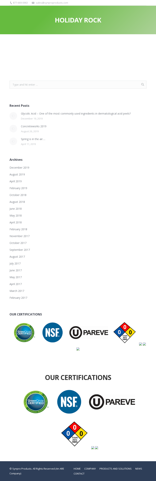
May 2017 (16, 277)
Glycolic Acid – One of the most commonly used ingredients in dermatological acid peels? (76, 113)
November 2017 (19, 236)
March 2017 (17, 291)
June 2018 (16, 208)
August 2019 (17, 174)
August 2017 (17, 256)
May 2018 (16, 215)
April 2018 (16, 222)
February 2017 (18, 297)
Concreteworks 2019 (33, 126)
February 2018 (18, 229)
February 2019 (18, 188)
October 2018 (18, 195)
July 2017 (15, 263)
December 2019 (19, 167)
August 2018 (17, 202)
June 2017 (16, 270)
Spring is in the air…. (33, 139)
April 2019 (16, 181)
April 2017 (16, 284)
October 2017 (18, 243)
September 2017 (20, 250)
